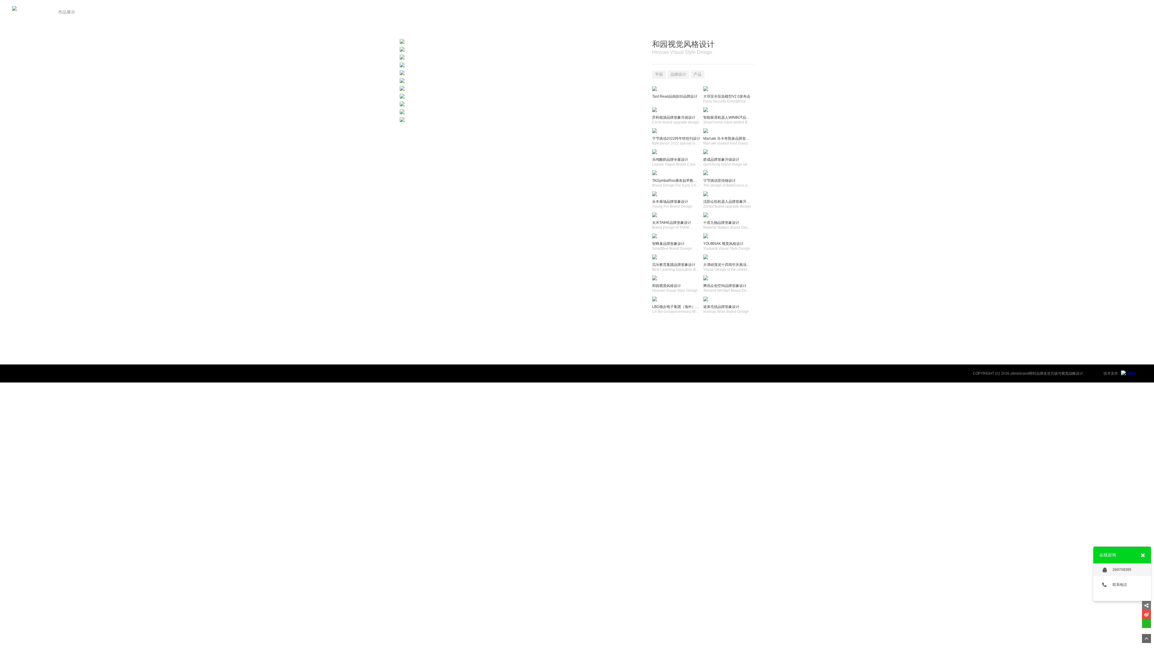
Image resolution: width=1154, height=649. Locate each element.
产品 (697, 74)
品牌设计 (678, 74)
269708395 (1122, 570)
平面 (659, 74)
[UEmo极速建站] (1128, 373)
